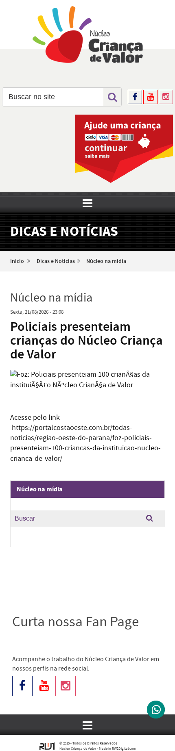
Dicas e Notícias (56, 261)
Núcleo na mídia (106, 261)
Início (17, 261)
